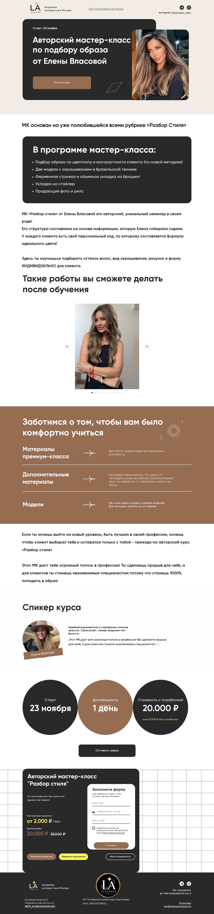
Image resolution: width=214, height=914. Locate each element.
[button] (62, 82)
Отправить (111, 845)
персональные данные (113, 833)
